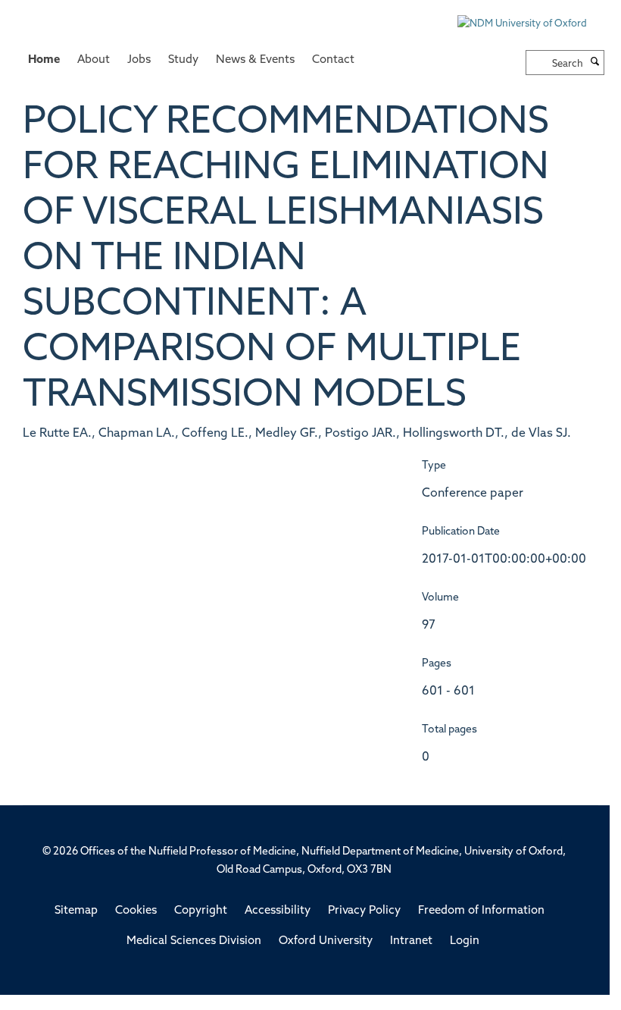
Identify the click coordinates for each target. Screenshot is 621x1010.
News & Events (255, 60)
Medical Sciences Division (193, 941)
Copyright (200, 911)
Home (44, 60)
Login (464, 941)
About (93, 60)
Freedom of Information (481, 911)
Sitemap (76, 911)
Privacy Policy (364, 911)
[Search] (595, 63)
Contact (333, 60)
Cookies (136, 911)
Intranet (411, 941)
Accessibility (277, 911)
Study (183, 60)
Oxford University (326, 941)
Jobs (139, 60)
